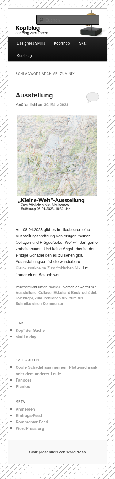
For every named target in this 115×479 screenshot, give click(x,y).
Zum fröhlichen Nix (51, 298)
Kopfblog (24, 55)
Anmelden (25, 409)
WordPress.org (30, 428)
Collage (45, 292)
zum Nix (76, 298)
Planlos (54, 287)
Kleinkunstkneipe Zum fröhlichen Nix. (49, 268)
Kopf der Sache (30, 330)
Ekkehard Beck (66, 292)
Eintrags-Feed (29, 415)
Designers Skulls (31, 43)
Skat (82, 43)
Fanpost (23, 380)
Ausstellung (34, 94)
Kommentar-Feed (32, 422)
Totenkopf (24, 298)
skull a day (26, 336)
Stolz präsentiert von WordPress (57, 452)
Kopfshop (62, 43)
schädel (89, 292)
